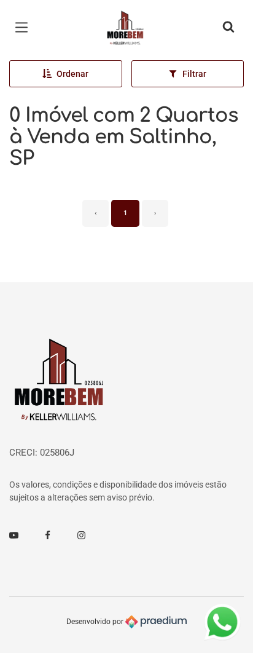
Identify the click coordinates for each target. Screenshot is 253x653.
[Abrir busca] (228, 27)
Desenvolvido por (95, 621)
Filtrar (194, 74)
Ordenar (72, 74)
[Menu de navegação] (24, 27)
